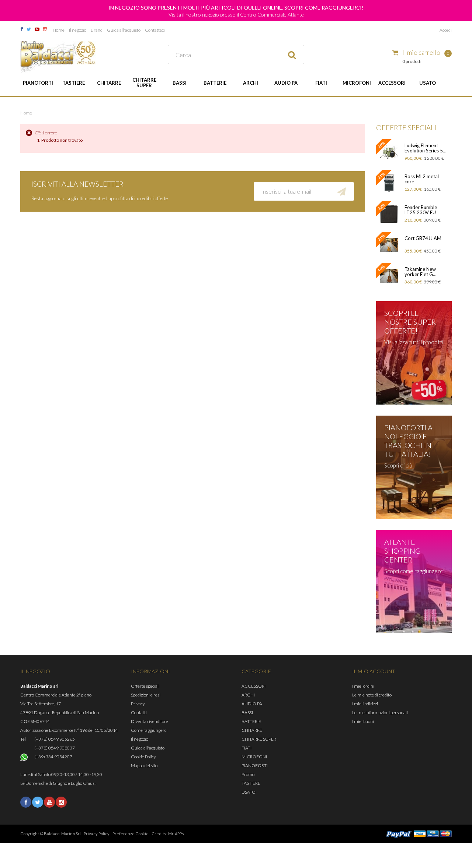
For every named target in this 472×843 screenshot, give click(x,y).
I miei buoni (363, 721)
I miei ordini (363, 686)
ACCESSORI (392, 83)
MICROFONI (357, 83)
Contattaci (155, 30)
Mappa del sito (144, 765)
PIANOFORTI (38, 83)
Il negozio (77, 30)
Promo (248, 774)
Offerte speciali (145, 686)
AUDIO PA (286, 83)
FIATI (321, 83)
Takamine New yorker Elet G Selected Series (421, 272)
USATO (427, 83)
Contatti (139, 712)
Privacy (138, 703)
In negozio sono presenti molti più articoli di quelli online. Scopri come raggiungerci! (236, 7)
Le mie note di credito (372, 695)
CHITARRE (109, 83)
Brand (97, 30)
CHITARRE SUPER (144, 82)
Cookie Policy (143, 756)
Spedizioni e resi (145, 695)
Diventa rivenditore (149, 721)
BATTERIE (215, 83)
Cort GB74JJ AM (423, 238)
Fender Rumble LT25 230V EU (421, 210)
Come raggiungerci (149, 730)
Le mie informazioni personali (380, 712)
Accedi (446, 30)
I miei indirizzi (365, 703)
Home (59, 30)
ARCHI (250, 83)
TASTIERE (73, 83)
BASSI (180, 83)
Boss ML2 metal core (422, 179)
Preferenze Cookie (130, 833)
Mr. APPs (176, 833)
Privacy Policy (97, 833)
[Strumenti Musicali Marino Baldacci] (58, 57)
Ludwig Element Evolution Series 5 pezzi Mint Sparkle (424, 148)
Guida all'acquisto (123, 30)
